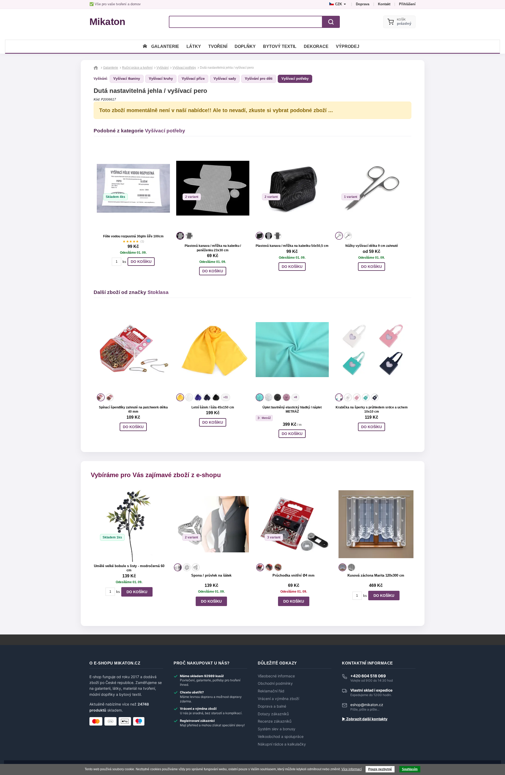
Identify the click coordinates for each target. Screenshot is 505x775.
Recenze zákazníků (274, 721)
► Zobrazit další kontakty (364, 719)
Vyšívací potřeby (295, 79)
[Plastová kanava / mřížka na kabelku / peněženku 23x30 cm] (212, 188)
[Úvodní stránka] (145, 46)
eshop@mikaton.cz (366, 704)
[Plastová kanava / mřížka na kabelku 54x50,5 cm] (292, 188)
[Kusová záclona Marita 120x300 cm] (376, 524)
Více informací (351, 769)
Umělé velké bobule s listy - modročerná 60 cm (129, 568)
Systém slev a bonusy (276, 729)
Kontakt (384, 4)
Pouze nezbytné (380, 769)
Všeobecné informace (276, 676)
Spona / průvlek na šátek (211, 575)
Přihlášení (407, 4)
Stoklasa (158, 292)
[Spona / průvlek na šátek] (211, 524)
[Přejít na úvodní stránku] (96, 67)
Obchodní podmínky (275, 683)
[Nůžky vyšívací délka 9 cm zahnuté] (371, 188)
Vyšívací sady (225, 79)
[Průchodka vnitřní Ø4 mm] (293, 524)
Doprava (362, 4)
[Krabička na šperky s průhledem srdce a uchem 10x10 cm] (371, 350)
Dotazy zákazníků (273, 714)
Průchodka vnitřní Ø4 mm (293, 575)
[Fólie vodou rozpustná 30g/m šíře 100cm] (133, 188)
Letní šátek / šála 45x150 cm (212, 407)
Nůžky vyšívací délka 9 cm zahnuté (371, 246)
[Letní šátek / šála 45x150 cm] (212, 350)
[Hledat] (331, 22)
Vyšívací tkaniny (126, 79)
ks (124, 262)
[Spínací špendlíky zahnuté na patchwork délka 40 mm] (133, 350)
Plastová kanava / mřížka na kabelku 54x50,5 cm (292, 246)
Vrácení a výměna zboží (278, 699)
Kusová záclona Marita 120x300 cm (375, 575)
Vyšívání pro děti (258, 79)
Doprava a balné (272, 706)
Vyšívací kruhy (161, 79)
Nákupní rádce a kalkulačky (282, 744)
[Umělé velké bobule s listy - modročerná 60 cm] (129, 524)
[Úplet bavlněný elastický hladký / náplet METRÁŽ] (292, 350)
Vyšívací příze (193, 79)
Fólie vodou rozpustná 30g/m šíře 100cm (133, 236)
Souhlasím (410, 769)
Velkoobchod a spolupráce (281, 736)
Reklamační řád (271, 691)
